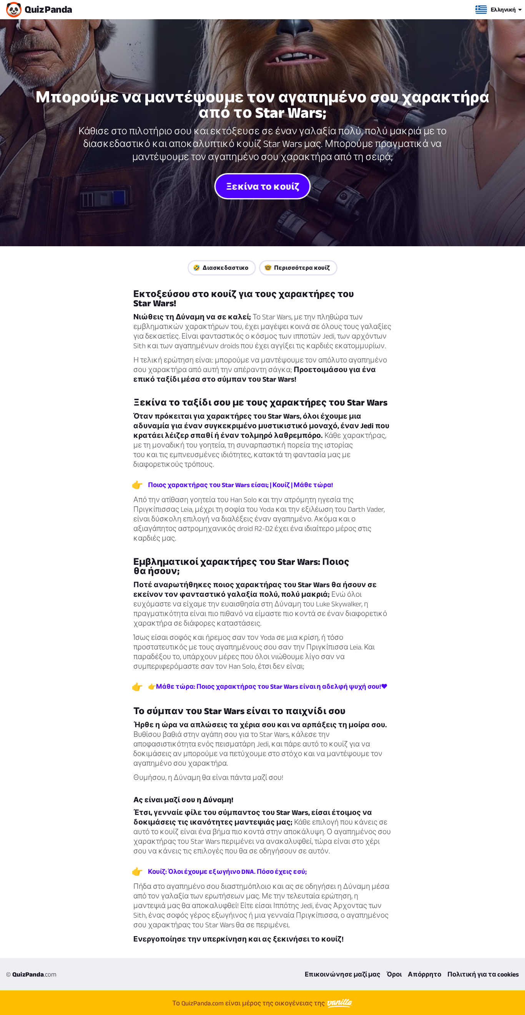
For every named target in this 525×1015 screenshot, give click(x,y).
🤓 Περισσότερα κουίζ (297, 267)
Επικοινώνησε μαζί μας (342, 974)
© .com (31, 974)
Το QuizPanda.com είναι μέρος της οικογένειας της (249, 1003)
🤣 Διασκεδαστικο (220, 267)
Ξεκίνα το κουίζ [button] (262, 185)
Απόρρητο (424, 974)
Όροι (394, 974)
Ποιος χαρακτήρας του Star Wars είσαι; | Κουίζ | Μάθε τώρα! (240, 484)
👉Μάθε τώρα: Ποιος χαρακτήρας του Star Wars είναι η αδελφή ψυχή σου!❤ (267, 686)
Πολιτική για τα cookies (483, 974)
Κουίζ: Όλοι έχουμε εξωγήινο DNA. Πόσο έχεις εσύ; (227, 871)
